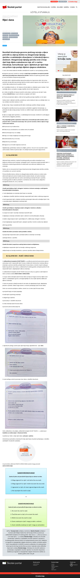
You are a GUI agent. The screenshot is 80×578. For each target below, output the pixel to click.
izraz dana (5, 35)
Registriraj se (63, 1)
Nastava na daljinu (43, 7)
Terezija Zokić (6, 39)
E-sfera (52, 568)
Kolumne (60, 7)
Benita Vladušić (6, 33)
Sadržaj (66, 7)
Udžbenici (53, 567)
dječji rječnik (14, 33)
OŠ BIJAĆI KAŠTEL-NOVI (14, 35)
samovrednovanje (13, 37)
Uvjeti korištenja (36, 564)
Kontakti (52, 565)
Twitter (4, 45)
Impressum (35, 565)
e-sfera (53, 7)
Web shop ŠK (53, 569)
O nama (72, 7)
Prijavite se (54, 1)
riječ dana (5, 37)
